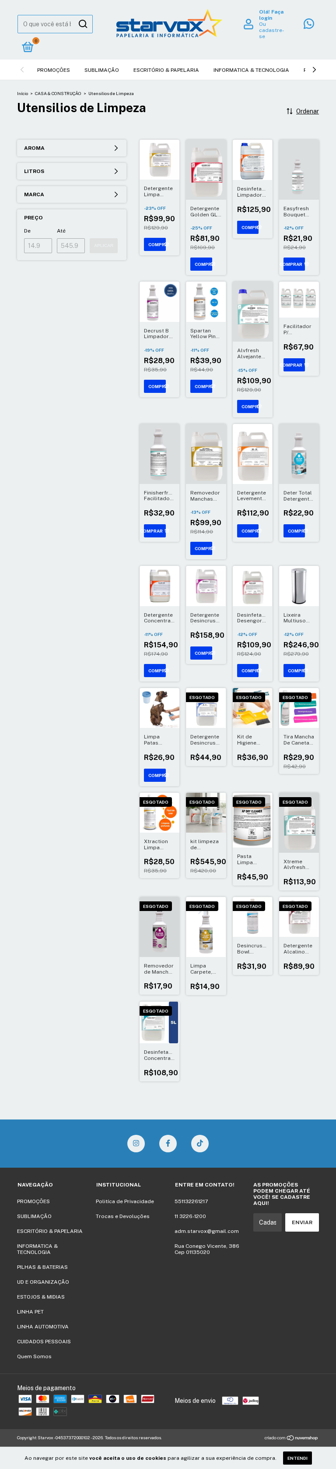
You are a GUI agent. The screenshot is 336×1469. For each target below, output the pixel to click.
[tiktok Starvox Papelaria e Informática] (200, 1143)
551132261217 (191, 1201)
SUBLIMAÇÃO (101, 70)
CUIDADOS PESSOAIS (44, 1341)
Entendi (297, 1458)
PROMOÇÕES (53, 70)
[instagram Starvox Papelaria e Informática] (136, 1143)
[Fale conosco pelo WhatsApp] (308, 25)
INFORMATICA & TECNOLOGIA (251, 70)
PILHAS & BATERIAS (42, 1267)
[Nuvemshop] (291, 1438)
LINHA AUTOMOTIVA (43, 1327)
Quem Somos (34, 1356)
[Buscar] (82, 24)
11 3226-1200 (190, 1216)
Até (61, 231)
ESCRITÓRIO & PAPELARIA (166, 70)
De (27, 231)
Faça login (271, 15)
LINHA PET (30, 1312)
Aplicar (103, 245)
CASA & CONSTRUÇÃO (58, 93)
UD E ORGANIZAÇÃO (43, 1282)
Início (22, 93)
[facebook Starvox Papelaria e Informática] (168, 1143)
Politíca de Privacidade (125, 1201)
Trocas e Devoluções (123, 1216)
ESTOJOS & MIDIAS (41, 1297)
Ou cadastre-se (271, 30)
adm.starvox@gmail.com (207, 1231)
